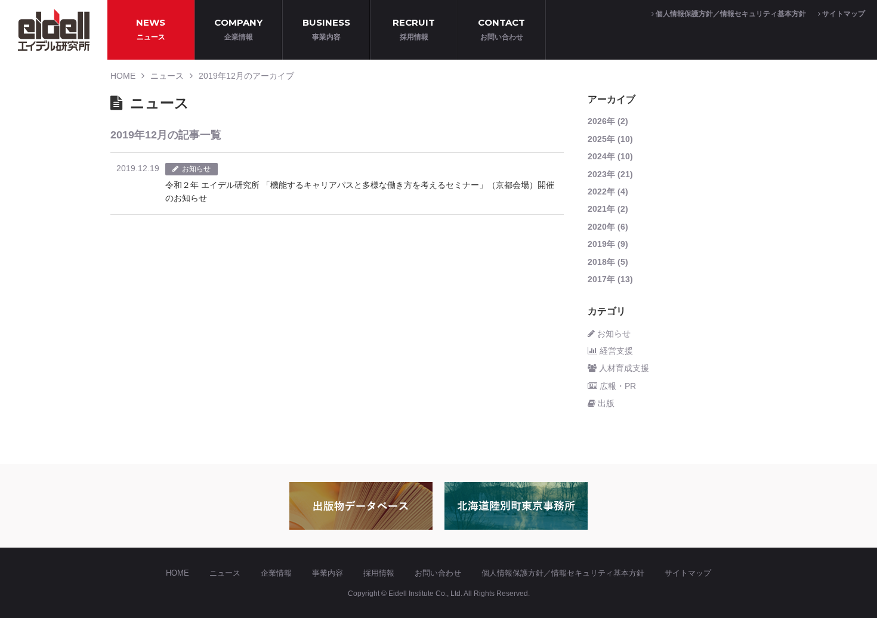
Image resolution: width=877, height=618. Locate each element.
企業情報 (276, 572)
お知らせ (613, 333)
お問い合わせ (438, 572)
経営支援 (615, 351)
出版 (604, 403)
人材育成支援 (623, 368)
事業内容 (327, 572)
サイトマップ (842, 14)
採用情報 (378, 572)
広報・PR (616, 386)
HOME (122, 76)
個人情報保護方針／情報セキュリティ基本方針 (730, 14)
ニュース (167, 76)
